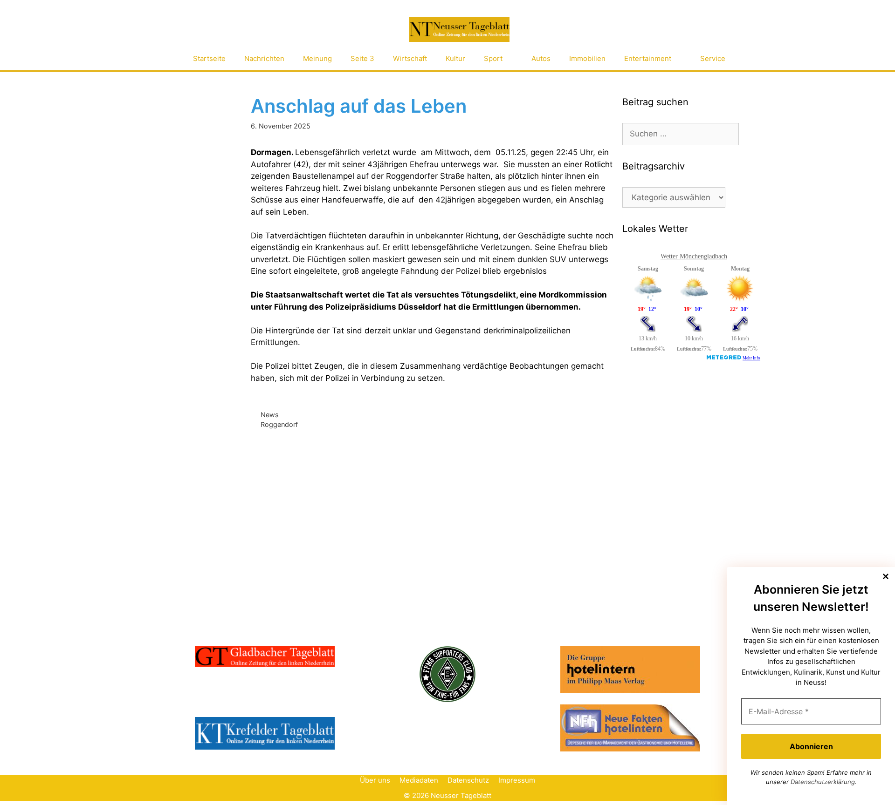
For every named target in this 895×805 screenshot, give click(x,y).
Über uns (375, 780)
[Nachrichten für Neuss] (459, 29)
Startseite (209, 58)
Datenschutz (468, 780)
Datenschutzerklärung (823, 781)
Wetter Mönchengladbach (694, 256)
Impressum (516, 780)
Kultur (455, 58)
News (270, 415)
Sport (493, 58)
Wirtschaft (410, 58)
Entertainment (647, 58)
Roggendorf (279, 424)
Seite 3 (362, 58)
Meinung (317, 58)
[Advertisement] (692, 444)
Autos (541, 58)
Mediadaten (418, 780)
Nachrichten (264, 58)
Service (712, 58)
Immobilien (587, 58)
